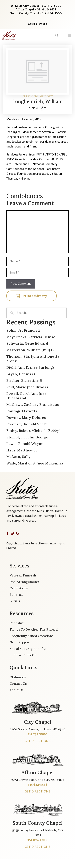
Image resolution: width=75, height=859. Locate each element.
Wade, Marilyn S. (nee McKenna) (34, 463)
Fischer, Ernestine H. (24, 380)
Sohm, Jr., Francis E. (23, 330)
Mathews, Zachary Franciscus (32, 404)
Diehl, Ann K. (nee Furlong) (30, 367)
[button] (56, 35)
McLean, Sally (18, 456)
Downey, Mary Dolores (26, 417)
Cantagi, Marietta (21, 411)
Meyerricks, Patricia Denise (30, 337)
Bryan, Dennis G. (21, 374)
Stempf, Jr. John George (27, 437)
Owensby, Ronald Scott (26, 424)
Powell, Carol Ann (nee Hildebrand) (26, 395)
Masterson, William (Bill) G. (30, 350)
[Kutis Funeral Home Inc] (9, 35)
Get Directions (38, 741)
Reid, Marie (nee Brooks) (27, 387)
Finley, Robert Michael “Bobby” (33, 430)
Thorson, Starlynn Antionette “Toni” (32, 358)
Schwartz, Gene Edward (27, 343)
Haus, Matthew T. (21, 450)
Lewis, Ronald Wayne (24, 443)
